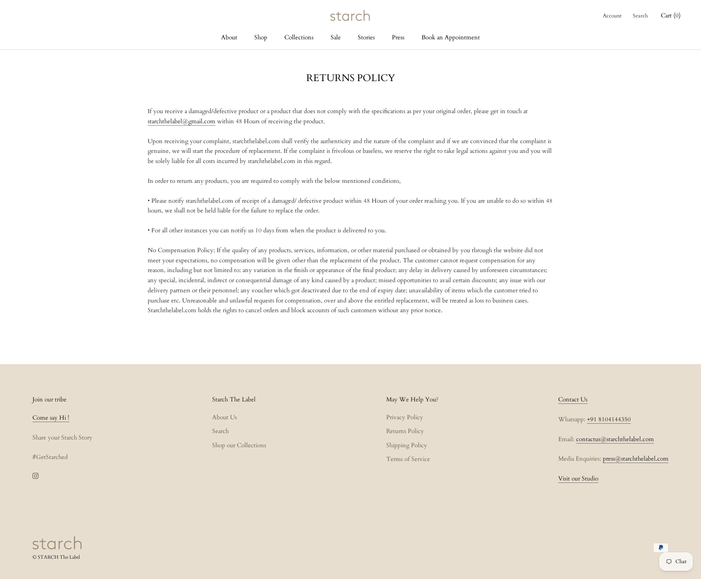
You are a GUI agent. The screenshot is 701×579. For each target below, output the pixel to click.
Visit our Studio (578, 478)
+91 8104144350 (609, 419)
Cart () (671, 15)
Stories (366, 37)
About (229, 37)
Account (612, 15)
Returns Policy (405, 431)
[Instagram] (35, 475)
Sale (336, 37)
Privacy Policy (404, 417)
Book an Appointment (450, 37)
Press (398, 37)
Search (640, 15)
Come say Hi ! (50, 418)
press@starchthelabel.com (636, 459)
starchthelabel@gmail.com (181, 121)
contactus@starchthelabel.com (615, 439)
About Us (224, 417)
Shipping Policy (406, 445)
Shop (260, 37)
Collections (299, 37)
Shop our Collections (239, 445)
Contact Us (572, 399)
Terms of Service (408, 459)
